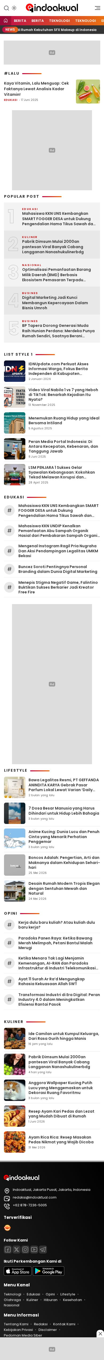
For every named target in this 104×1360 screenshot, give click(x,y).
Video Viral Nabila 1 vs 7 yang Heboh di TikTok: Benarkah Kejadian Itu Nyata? (63, 394)
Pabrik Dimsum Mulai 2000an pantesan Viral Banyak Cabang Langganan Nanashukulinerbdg (53, 247)
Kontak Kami (64, 1324)
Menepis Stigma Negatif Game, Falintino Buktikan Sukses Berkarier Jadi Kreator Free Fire (58, 587)
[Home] (5, 21)
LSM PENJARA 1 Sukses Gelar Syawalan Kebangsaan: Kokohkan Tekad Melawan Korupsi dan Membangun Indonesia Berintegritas (62, 477)
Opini (50, 1294)
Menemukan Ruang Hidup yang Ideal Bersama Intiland (64, 420)
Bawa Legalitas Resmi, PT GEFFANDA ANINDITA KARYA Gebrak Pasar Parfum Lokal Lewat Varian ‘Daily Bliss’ (64, 787)
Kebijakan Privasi (18, 1329)
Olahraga (12, 1299)
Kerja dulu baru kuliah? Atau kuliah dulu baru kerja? (56, 925)
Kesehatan (72, 1299)
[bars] (95, 9)
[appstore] (17, 1274)
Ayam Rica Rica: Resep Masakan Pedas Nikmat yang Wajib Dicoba (61, 1140)
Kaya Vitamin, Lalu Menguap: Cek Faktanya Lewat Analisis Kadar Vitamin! (36, 89)
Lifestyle (67, 1294)
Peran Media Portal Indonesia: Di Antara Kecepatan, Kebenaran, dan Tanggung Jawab (63, 446)
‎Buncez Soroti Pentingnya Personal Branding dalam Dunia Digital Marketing (57, 569)
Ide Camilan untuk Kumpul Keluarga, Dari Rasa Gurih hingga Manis (64, 1036)
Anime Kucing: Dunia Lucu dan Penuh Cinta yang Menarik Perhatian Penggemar (64, 836)
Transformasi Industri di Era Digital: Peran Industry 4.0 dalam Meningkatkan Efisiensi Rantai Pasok (59, 999)
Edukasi (11, 100)
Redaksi (40, 1324)
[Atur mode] (13, 8)
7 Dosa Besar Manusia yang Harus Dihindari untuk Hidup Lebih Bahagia (64, 811)
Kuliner (32, 1299)
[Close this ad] (100, 1333)
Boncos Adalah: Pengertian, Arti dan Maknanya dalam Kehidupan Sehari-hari (64, 862)
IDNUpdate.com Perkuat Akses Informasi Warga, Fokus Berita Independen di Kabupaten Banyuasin (59, 371)
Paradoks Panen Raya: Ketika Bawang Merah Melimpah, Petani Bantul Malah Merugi (55, 943)
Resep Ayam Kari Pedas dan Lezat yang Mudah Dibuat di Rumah (61, 1114)
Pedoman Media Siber (23, 1335)
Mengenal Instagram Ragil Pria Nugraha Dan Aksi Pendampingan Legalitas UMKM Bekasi (58, 551)
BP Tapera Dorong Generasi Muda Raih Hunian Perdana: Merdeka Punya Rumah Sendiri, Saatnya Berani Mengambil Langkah (58, 331)
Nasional (11, 1305)
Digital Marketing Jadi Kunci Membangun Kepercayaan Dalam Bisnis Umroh (55, 303)
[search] (6, 7)
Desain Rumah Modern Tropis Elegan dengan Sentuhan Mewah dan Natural (64, 888)
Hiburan (50, 1299)
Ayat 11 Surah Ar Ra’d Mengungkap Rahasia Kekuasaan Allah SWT (51, 981)
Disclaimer (47, 1329)
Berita (20, 20)
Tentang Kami (16, 1324)
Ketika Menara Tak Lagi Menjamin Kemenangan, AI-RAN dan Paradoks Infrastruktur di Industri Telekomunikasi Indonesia (57, 963)
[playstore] (48, 1274)
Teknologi (59, 20)
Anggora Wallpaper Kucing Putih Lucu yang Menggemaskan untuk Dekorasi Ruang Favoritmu (61, 1087)
